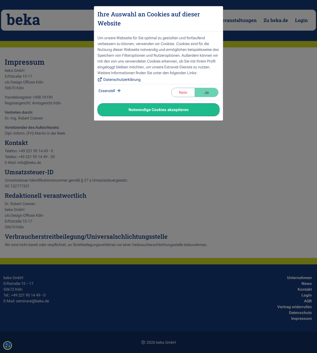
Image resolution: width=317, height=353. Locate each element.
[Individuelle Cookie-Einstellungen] (7, 345)
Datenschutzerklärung (122, 79)
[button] (110, 92)
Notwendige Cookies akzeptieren (159, 110)
